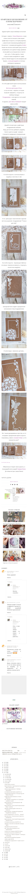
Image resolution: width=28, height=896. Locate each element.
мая (6, 844)
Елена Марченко (17, 36)
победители (14, 754)
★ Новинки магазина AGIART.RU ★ (13, 822)
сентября (7, 779)
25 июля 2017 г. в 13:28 (12, 647)
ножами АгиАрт (18, 438)
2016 (5, 852)
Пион (20, 88)
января (7, 850)
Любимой (18, 102)
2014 (5, 855)
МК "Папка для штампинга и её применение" (12, 829)
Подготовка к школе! (10, 784)
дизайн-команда (22, 752)
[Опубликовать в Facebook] (10, 484)
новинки (9, 754)
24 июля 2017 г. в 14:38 (13, 572)
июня (6, 842)
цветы (20, 754)
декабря (7, 774)
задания (4, 754)
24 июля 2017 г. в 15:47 (16, 588)
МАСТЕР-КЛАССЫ (7, 750)
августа (7, 781)
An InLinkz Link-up (5, 462)
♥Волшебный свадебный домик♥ (12, 837)
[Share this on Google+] (15, 484)
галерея (16, 752)
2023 (5, 762)
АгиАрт (24, 45)
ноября (7, 776)
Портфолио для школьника (11, 826)
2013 (5, 857)
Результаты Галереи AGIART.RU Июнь (13, 831)
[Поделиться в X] (13, 484)
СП (25, 750)
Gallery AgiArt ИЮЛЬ (9, 839)
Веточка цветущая (11, 88)
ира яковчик (10, 571)
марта (6, 847)
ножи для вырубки (13, 61)
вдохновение (13, 28)
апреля (7, 845)
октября (7, 777)
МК (18, 750)
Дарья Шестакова (12, 646)
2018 (5, 770)
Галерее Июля (21, 469)
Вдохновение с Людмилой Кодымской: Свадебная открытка (14, 812)
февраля (7, 849)
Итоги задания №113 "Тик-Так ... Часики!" (14, 814)
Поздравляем (7, 97)
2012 (5, 859)
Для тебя (11, 102)
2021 (5, 765)
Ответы (10, 581)
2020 (5, 767)
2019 (5, 769)
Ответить (9, 577)
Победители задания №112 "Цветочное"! (14, 840)
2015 (5, 854)
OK (8, 602)
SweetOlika (13, 893)
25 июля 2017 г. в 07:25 (14, 602)
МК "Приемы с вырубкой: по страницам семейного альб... (14, 800)
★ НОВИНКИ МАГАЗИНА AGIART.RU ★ (13, 792)
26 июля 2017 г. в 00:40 (16, 623)
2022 (5, 764)
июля (6, 782)
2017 (5, 772)
